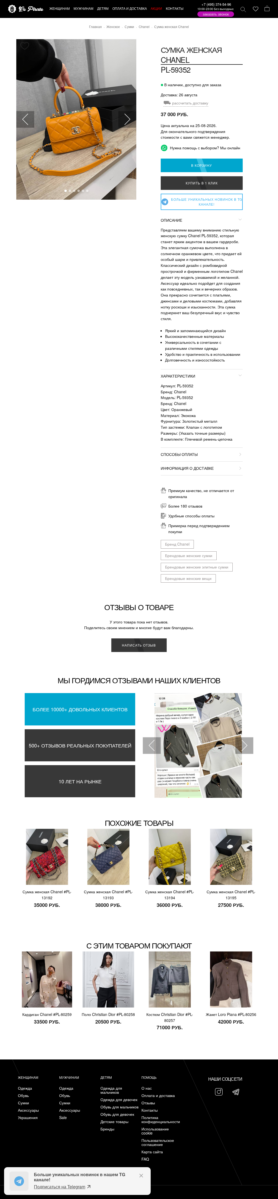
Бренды (107, 1129)
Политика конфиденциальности (160, 1119)
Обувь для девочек (117, 1114)
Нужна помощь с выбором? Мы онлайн (204, 147)
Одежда (25, 1088)
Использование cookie (155, 1131)
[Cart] (267, 9)
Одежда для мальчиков (111, 1090)
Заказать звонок (216, 14)
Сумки (23, 1103)
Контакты (149, 1110)
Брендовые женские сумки (188, 555)
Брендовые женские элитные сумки (196, 567)
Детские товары (114, 1122)
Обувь (23, 1095)
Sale (63, 1117)
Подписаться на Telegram (59, 1186)
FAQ (145, 1159)
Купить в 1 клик (202, 183)
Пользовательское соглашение (157, 1142)
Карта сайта (152, 1152)
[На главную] (25, 9)
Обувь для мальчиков (119, 1107)
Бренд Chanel (177, 544)
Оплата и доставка (158, 1095)
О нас (146, 1088)
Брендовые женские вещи (188, 578)
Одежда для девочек (118, 1100)
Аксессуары (28, 1110)
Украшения (28, 1117)
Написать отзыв (139, 645)
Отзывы (148, 1103)
